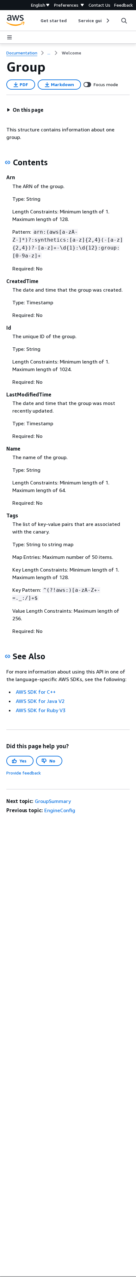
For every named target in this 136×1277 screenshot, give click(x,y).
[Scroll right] (107, 21)
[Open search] (124, 20)
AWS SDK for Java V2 (40, 701)
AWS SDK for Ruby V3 (40, 710)
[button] (25, 110)
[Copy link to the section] (7, 162)
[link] (71, 53)
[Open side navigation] (9, 37)
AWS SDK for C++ (36, 692)
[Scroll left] (36, 21)
